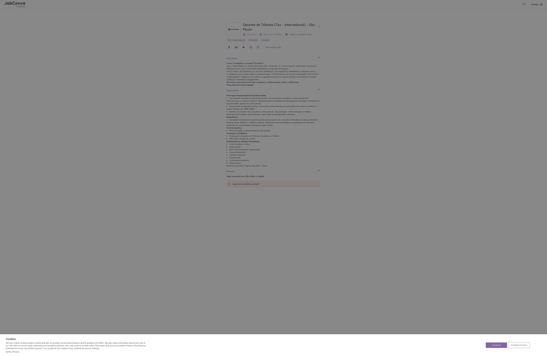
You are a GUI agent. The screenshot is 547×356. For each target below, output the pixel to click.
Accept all (496, 345)
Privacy (16, 351)
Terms (8, 351)
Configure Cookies (519, 345)
